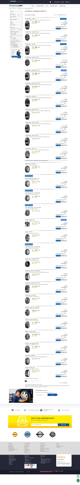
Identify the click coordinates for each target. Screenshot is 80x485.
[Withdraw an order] (53, 2)
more (58, 464)
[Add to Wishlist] (65, 27)
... (34, 381)
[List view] (65, 14)
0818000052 (13, 1)
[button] (78, 475)
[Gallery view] (66, 14)
